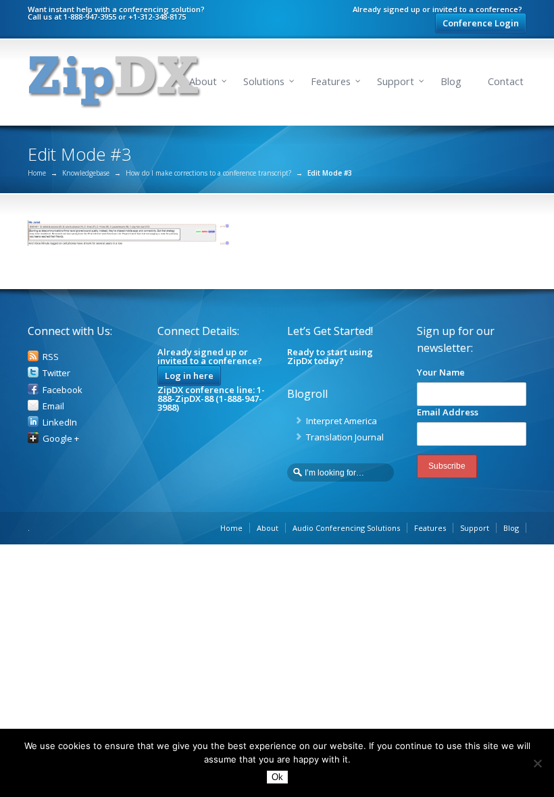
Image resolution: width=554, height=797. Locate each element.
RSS (51, 357)
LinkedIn (60, 422)
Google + (61, 438)
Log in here (189, 375)
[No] (537, 763)
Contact (506, 81)
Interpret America (341, 421)
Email (53, 406)
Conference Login (481, 23)
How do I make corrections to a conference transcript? (208, 173)
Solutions (263, 81)
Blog (450, 81)
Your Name (441, 372)
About (203, 81)
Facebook (62, 390)
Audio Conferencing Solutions (346, 528)
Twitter (56, 373)
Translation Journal (345, 437)
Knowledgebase (85, 173)
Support (395, 81)
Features (331, 81)
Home (37, 173)
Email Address (447, 412)
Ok (277, 777)
